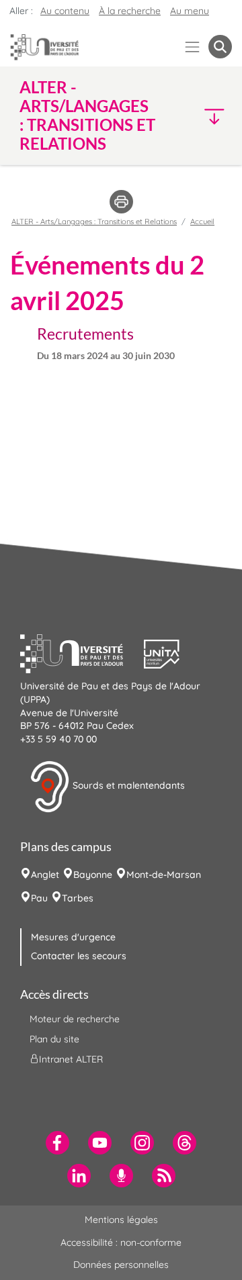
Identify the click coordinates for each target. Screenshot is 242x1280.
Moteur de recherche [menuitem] (75, 1019)
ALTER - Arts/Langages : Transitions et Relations (94, 221)
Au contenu (64, 11)
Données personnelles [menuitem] (121, 1265)
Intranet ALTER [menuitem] (71, 1059)
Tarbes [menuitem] (77, 898)
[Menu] (192, 47)
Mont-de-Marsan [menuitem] (163, 875)
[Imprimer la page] (121, 201)
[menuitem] (57, 1142)
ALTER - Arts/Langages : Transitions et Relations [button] (87, 115)
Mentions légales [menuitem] (121, 1220)
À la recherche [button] (130, 11)
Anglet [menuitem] (45, 875)
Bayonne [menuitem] (92, 875)
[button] (207, 116)
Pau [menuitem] (39, 898)
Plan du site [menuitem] (54, 1039)
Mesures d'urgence (73, 937)
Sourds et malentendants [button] (127, 786)
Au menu (189, 11)
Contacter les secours (78, 956)
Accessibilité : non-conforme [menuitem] (121, 1242)
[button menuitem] (220, 46)
